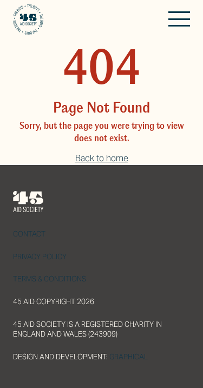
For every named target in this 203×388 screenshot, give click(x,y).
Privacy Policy (40, 256)
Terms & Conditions (49, 279)
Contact (29, 234)
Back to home (101, 158)
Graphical (128, 356)
